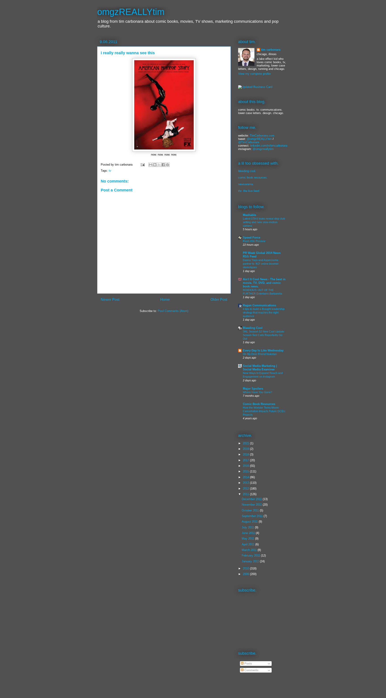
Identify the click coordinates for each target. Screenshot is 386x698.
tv (110, 170)
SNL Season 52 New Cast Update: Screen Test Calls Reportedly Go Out (264, 335)
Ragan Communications (259, 305)
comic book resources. (253, 177)
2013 (246, 482)
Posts (247, 663)
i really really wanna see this (128, 53)
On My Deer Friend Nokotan (260, 354)
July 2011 (248, 527)
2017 (246, 460)
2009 (246, 574)
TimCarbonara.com (261, 135)
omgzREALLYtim (130, 12)
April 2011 (248, 544)
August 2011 (250, 521)
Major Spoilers (253, 388)
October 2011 (251, 510)
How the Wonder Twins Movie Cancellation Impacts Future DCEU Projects (264, 411)
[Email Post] (142, 164)
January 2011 (251, 561)
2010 (246, 568)
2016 (246, 465)
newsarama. (246, 184)
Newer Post (110, 299)
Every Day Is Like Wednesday (263, 350)
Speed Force (251, 237)
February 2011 (251, 555)
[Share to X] (159, 164)
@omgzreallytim (263, 149)
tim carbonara (270, 49)
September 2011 (253, 516)
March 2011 (250, 550)
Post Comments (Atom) (173, 311)
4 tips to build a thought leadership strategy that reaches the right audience (264, 312)
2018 (246, 454)
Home (165, 299)
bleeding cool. (247, 171)
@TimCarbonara (248, 142)
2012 (246, 488)
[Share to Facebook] (163, 164)
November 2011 (252, 504)
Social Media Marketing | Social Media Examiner (260, 367)
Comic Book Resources (259, 404)
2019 (246, 449)
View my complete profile (254, 73)
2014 (246, 477)
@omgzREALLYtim (259, 139)
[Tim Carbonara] (255, 87)
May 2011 (248, 538)
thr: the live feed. (249, 191)
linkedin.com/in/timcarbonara (268, 145)
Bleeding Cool (252, 328)
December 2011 (252, 499)
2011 (246, 494)
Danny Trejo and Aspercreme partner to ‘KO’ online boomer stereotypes (261, 264)
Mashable (249, 215)
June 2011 (249, 533)
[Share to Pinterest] (167, 164)
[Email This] (150, 164)
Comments (250, 670)
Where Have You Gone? (257, 392)
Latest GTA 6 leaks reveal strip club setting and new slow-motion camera (264, 222)
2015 (246, 471)
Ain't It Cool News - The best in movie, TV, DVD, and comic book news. (264, 283)
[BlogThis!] (155, 164)
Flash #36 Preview (254, 241)
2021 (246, 443)
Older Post (218, 299)
